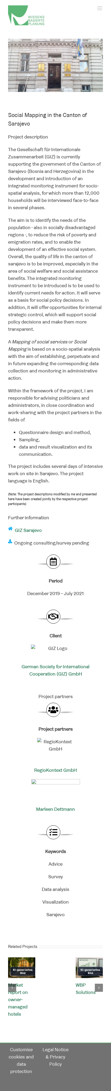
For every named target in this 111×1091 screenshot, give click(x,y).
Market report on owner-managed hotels (18, 999)
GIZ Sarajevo (28, 530)
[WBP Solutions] (89, 960)
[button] (12, 988)
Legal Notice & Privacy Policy (55, 1056)
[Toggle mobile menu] (100, 8)
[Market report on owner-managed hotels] (21, 960)
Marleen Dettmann (55, 809)
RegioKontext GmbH (55, 770)
